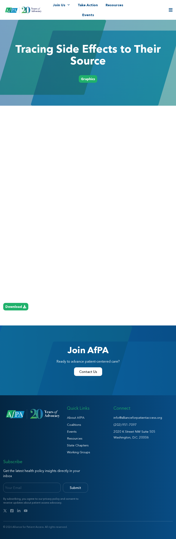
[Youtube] (25, 511)
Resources (114, 5)
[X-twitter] (5, 511)
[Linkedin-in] (19, 511)
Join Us (59, 5)
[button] (88, 79)
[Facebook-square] (12, 511)
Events (88, 15)
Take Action (88, 5)
